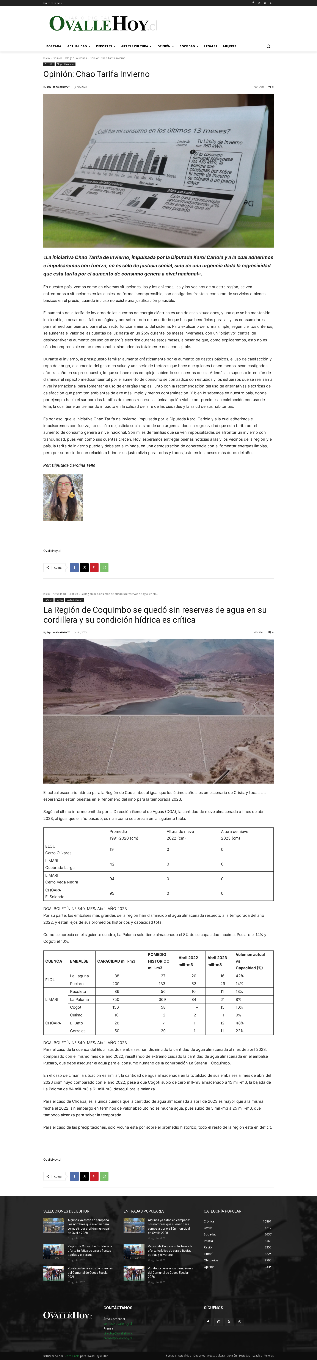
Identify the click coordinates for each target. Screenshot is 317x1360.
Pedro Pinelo (72, 1356)
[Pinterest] (94, 567)
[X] (265, 3)
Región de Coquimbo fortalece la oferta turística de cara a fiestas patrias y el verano (90, 1250)
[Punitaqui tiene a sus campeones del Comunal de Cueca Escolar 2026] (53, 1273)
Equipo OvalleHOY (58, 86)
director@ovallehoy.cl (118, 1333)
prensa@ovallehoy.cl (118, 1338)
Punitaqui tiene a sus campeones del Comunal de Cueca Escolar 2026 (90, 1272)
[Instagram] (259, 3)
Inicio (46, 58)
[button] (268, 46)
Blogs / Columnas (76, 58)
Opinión (58, 58)
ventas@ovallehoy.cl (118, 1324)
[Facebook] (253, 3)
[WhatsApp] (271, 3)
